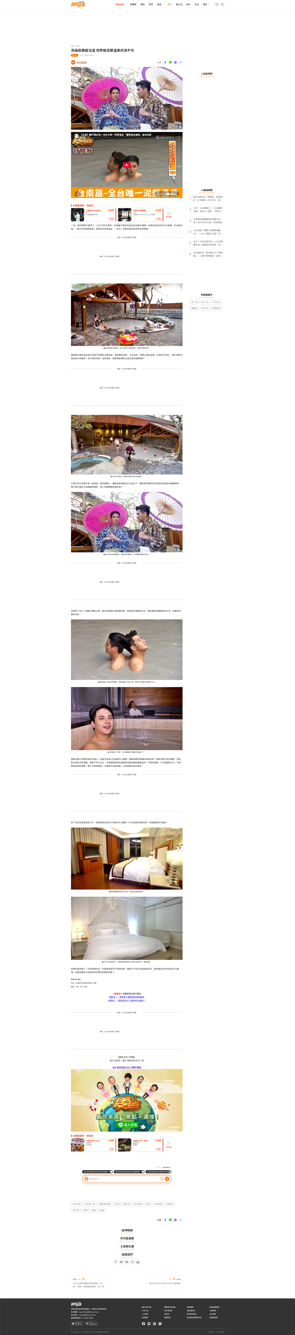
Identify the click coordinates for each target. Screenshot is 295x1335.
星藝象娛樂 (213, 1317)
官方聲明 (212, 1314)
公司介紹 (145, 1310)
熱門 (151, 4)
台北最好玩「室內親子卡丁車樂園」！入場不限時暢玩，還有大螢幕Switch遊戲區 (208, 254)
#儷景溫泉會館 (105, 1203)
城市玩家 (119, 4)
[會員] (222, 4)
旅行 (170, 4)
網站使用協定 (192, 1314)
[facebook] (143, 1323)
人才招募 (145, 1314)
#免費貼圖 (215, 308)
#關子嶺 (126, 1203)
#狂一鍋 (194, 302)
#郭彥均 (169, 1203)
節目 (143, 4)
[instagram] (160, 1323)
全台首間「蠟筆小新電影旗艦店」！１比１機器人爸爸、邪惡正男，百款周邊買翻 (208, 232)
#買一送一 (205, 302)
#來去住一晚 (89, 1203)
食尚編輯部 (82, 62)
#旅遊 (85, 1210)
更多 (205, 4)
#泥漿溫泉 (158, 1203)
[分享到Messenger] (175, 62)
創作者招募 (168, 1310)
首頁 (72, 46)
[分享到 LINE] (170, 62)
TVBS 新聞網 (220, 1332)
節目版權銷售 (214, 1307)
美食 (159, 4)
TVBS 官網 (210, 1332)
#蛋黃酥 (194, 308)
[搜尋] (217, 4)
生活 (197, 4)
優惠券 (133, 4)
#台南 (116, 1203)
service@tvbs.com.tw (87, 1315)
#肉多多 (216, 302)
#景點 (93, 1210)
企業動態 (145, 1317)
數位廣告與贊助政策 (194, 1317)
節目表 (166, 1314)
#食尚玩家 (76, 1203)
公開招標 (212, 1310)
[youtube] (149, 1323)
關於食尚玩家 (146, 1307)
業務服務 (190, 1307)
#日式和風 (137, 1203)
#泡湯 (148, 1203)
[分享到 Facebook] (165, 62)
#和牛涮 (204, 308)
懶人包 (179, 4)
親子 (188, 4)
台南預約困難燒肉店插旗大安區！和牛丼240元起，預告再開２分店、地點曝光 (208, 221)
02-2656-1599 (87, 1318)
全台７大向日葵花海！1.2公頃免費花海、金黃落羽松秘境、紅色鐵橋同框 (208, 243)
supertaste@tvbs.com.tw (88, 1312)
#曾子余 (75, 1210)
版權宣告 (167, 1317)
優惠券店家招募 (170, 1307)
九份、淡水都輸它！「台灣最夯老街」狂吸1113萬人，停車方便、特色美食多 (208, 209)
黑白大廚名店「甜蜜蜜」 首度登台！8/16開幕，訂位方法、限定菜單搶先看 (208, 198)
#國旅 (102, 1210)
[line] (154, 1323)
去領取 (111, 219)
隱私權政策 (191, 1310)
